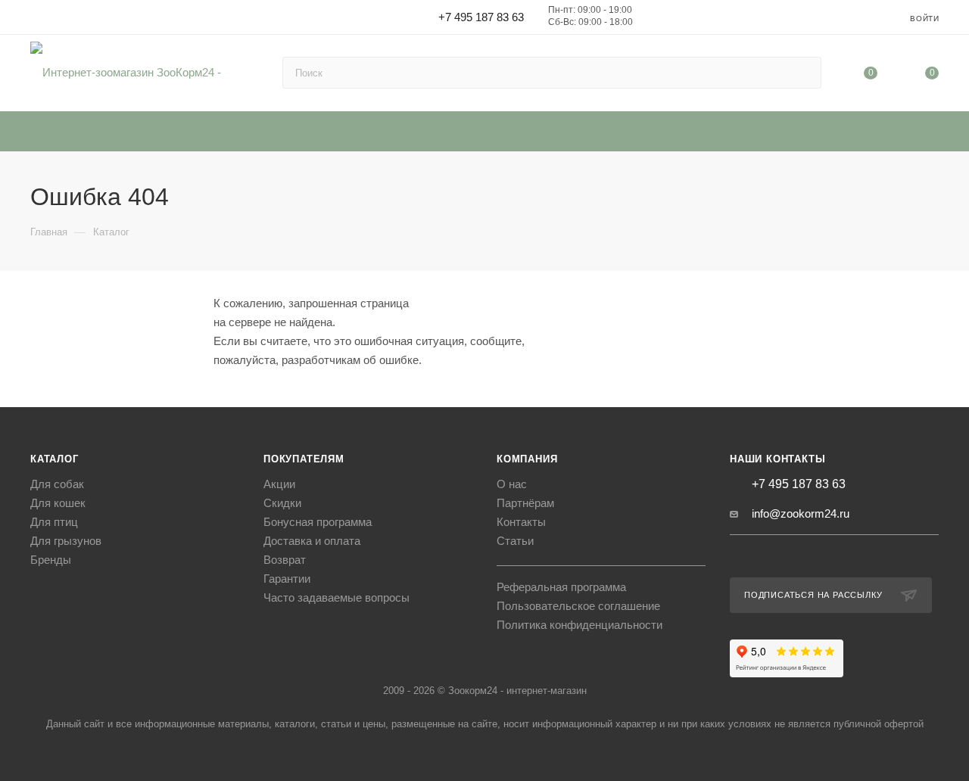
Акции (279, 484)
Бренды (50, 559)
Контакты (521, 521)
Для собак (57, 484)
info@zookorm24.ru (800, 513)
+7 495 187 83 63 (481, 17)
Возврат (284, 559)
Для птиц (54, 521)
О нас (512, 484)
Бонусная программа (317, 521)
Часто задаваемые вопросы (336, 597)
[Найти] (802, 73)
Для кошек (58, 502)
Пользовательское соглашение (578, 605)
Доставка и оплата (311, 540)
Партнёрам (525, 502)
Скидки (282, 502)
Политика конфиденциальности (579, 624)
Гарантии (286, 578)
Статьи (515, 540)
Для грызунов (65, 540)
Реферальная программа (561, 586)
